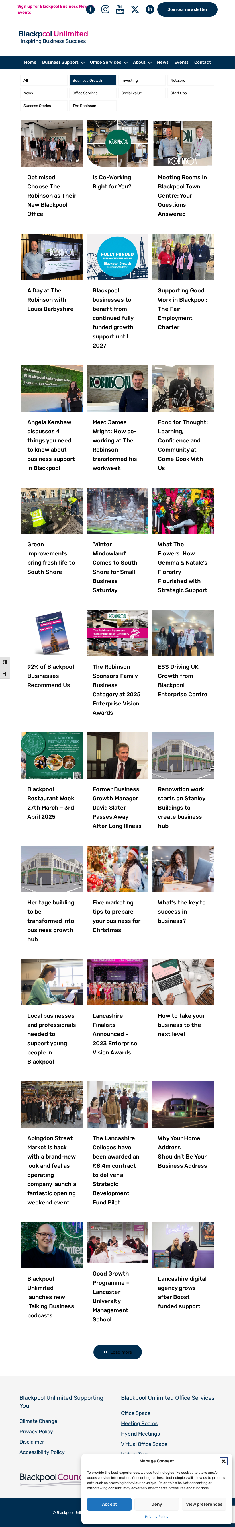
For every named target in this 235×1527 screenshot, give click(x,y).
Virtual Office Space (144, 1444)
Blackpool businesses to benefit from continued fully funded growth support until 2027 (113, 318)
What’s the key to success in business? (182, 911)
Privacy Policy (157, 1517)
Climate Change (38, 1421)
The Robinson (84, 106)
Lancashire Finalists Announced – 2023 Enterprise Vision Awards (115, 1034)
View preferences (204, 1504)
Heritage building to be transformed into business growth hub (50, 921)
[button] (223, 1461)
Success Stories (37, 106)
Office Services (85, 93)
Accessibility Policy (42, 1452)
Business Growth (87, 80)
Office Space (135, 1413)
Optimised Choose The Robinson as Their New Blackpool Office (51, 195)
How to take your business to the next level (181, 1024)
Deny (156, 1504)
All (25, 80)
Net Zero (178, 80)
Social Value (132, 93)
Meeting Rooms (139, 1423)
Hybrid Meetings (140, 1434)
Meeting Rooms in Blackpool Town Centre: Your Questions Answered (182, 195)
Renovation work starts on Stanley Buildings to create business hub (181, 807)
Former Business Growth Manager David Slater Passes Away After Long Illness (117, 807)
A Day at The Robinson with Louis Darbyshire (50, 299)
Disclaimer (31, 1442)
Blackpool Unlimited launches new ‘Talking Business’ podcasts (51, 1297)
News (28, 93)
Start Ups (179, 93)
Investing (130, 80)
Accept (109, 1504)
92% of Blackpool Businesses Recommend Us (50, 676)
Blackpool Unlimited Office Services (167, 1397)
